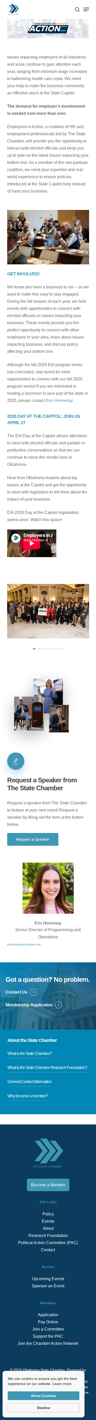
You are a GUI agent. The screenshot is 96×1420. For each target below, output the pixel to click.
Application (48, 1315)
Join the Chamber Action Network (48, 1343)
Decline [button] (43, 1408)
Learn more (61, 1384)
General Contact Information (29, 1081)
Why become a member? (27, 1096)
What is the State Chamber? (29, 1053)
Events (48, 1221)
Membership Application (29, 1005)
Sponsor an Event (48, 1286)
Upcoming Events (48, 1279)
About (48, 1228)
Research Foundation (48, 1235)
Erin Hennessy (59, 400)
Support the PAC (48, 1336)
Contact (48, 1250)
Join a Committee (48, 1329)
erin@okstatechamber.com (24, 944)
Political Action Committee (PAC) (48, 1243)
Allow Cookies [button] (43, 1396)
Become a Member (48, 1185)
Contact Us (16, 992)
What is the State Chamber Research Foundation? (47, 1067)
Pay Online (48, 1322)
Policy (48, 1214)
